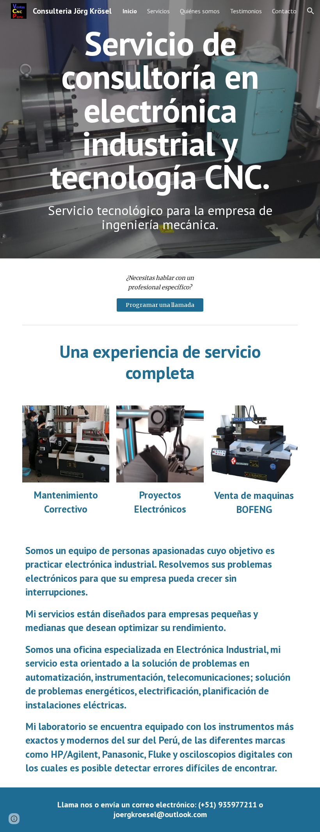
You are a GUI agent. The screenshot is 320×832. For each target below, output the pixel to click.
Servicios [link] (158, 11)
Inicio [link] (130, 11)
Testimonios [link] (246, 11)
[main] (160, 129)
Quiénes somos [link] (200, 11)
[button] (310, 11)
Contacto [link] (284, 11)
